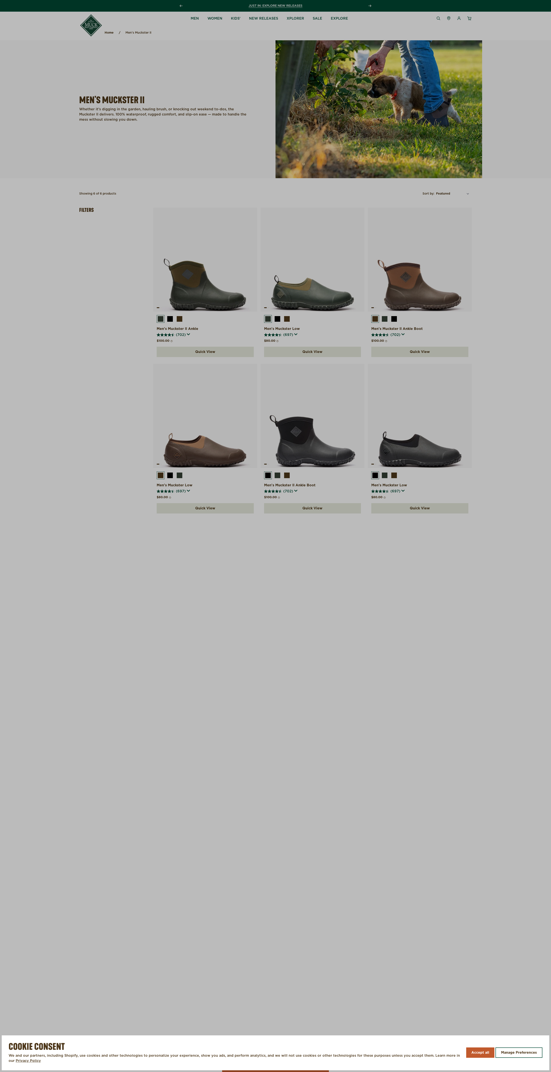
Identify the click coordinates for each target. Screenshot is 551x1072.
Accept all (480, 1052)
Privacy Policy (28, 1061)
